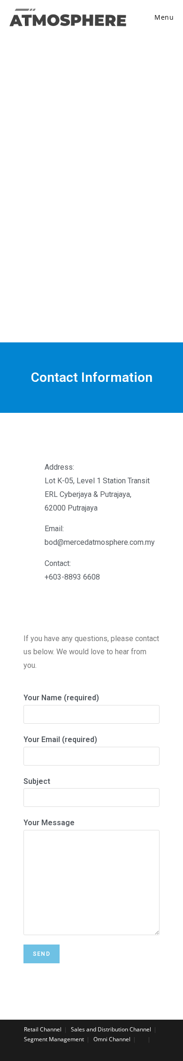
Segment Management (54, 1039)
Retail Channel (42, 1029)
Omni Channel (111, 1039)
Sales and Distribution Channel (111, 1029)
